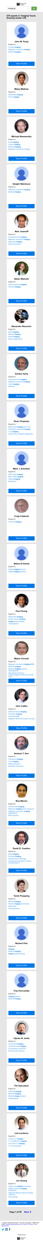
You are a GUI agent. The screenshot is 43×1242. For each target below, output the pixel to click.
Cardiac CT (15, 1139)
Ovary (13, 384)
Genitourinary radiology (17, 859)
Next (26, 1212)
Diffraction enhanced (19, 429)
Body (13, 854)
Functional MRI (13, 716)
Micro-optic (15, 477)
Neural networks (14, 244)
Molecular (15, 242)
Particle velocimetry (19, 904)
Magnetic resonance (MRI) (21, 664)
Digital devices (17, 569)
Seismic (14, 287)
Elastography (13, 1098)
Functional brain (17, 237)
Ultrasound (15, 759)
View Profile (21, 64)
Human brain (16, 807)
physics (14, 996)
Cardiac (14, 47)
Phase (13, 337)
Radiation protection (16, 766)
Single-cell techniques (19, 1186)
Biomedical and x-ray (19, 427)
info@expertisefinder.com (14, 1224)
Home (25, 1224)
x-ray (13, 432)
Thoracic (14, 522)
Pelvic (13, 97)
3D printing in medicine (17, 1049)
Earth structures (17, 284)
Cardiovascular (17, 1046)
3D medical (15, 1044)
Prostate (14, 856)
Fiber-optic (15, 474)
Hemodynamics (14, 908)
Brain (13, 142)
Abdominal (15, 95)
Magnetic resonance (19, 49)
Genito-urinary (16, 619)
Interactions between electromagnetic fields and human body (21, 675)
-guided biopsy (16, 621)
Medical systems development (17, 670)
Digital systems (17, 572)
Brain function (13, 815)
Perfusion (15, 714)
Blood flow (12, 906)
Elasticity (14, 1091)
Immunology (13, 1197)
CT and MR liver (17, 1141)
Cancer (14, 144)
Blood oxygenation (15, 339)
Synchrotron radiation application (20, 434)
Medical (14, 52)
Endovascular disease (16, 1051)
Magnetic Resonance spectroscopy (21, 719)
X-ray (13, 761)
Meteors (11, 386)
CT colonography (14, 1146)
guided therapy (16, 954)
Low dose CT (16, 1143)
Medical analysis (17, 1096)
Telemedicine (13, 624)
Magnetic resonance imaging (19, 149)
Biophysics (12, 481)
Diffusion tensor (17, 712)
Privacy (30, 1224)
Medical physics (14, 764)
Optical (14, 479)
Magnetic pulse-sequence (21, 809)
